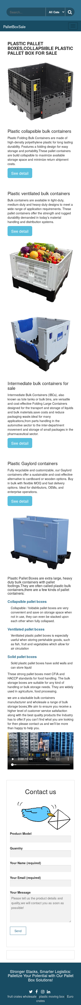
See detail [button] (20, 173)
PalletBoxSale (14, 26)
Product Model (21, 833)
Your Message (20, 892)
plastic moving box (51, 996)
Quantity (16, 848)
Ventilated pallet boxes (26, 629)
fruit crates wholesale (22, 996)
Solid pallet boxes (22, 656)
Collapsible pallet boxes (27, 601)
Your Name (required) (25, 863)
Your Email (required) (25, 877)
